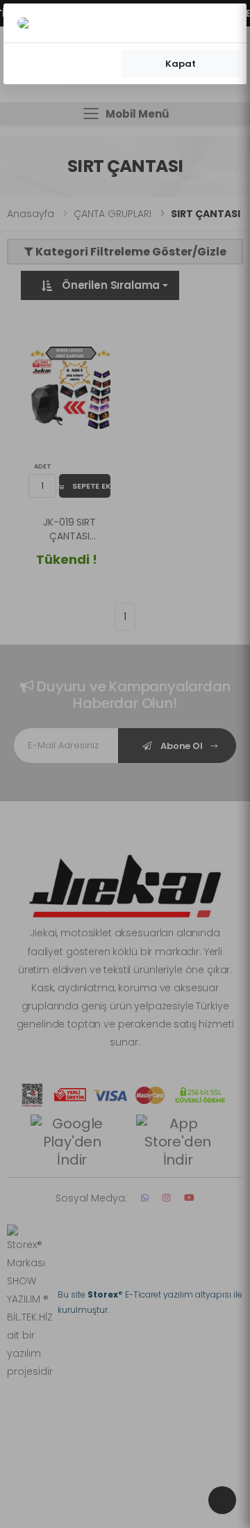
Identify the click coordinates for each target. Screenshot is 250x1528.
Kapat (180, 63)
